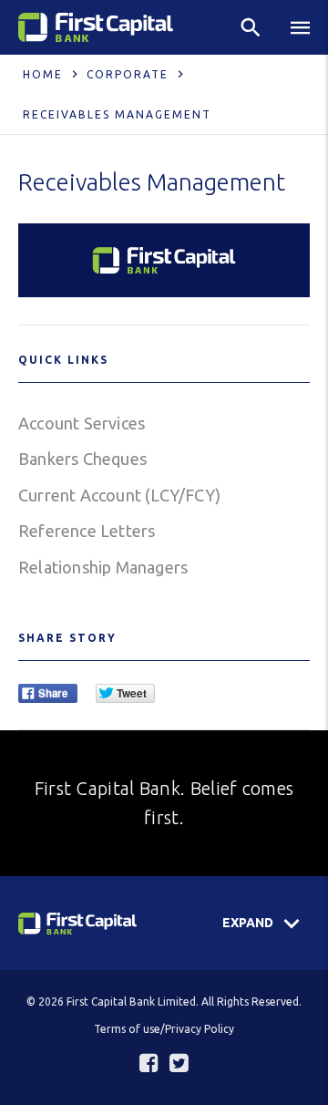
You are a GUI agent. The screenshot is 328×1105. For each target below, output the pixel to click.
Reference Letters (86, 531)
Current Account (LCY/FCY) (119, 495)
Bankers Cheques (82, 458)
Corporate (128, 74)
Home (43, 74)
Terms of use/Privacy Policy (164, 1029)
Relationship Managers (103, 567)
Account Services (81, 423)
